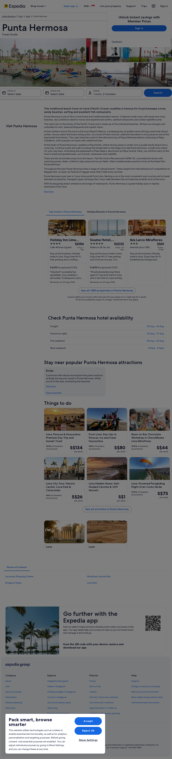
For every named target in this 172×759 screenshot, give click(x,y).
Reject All (88, 730)
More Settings (88, 740)
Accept (88, 721)
